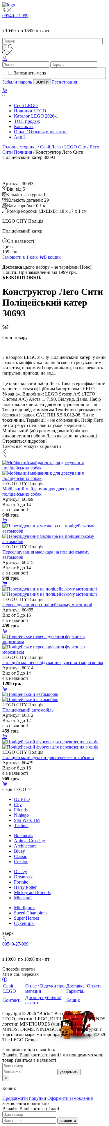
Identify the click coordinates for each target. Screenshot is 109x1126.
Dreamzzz (23, 876)
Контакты (23, 126)
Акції (19, 136)
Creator (21, 861)
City (18, 804)
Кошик (73, 1000)
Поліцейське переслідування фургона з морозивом (52, 662)
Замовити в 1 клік (20, 257)
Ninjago (21, 815)
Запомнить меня (30, 72)
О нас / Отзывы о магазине (40, 131)
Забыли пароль (17, 81)
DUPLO (22, 799)
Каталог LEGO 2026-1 (36, 116)
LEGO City (75, 146)
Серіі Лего (50, 146)
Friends (21, 809)
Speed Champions (30, 912)
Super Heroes (26, 918)
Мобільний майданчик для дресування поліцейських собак (40, 491)
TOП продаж (27, 121)
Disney (20, 871)
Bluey (19, 851)
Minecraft (23, 897)
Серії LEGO (26, 105)
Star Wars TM (27, 820)
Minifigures (24, 907)
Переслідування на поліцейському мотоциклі (47, 604)
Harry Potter (25, 887)
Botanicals (23, 835)
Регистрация (64, 81)
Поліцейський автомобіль (27, 709)
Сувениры (24, 923)
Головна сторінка (19, 146)
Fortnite (21, 881)
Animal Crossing (29, 840)
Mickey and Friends (32, 892)
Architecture (25, 845)
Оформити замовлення (70, 1098)
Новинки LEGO (30, 110)
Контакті (12, 1000)
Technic (21, 825)
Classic (20, 856)
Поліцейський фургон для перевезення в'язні (48, 757)
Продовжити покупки (24, 1098)
